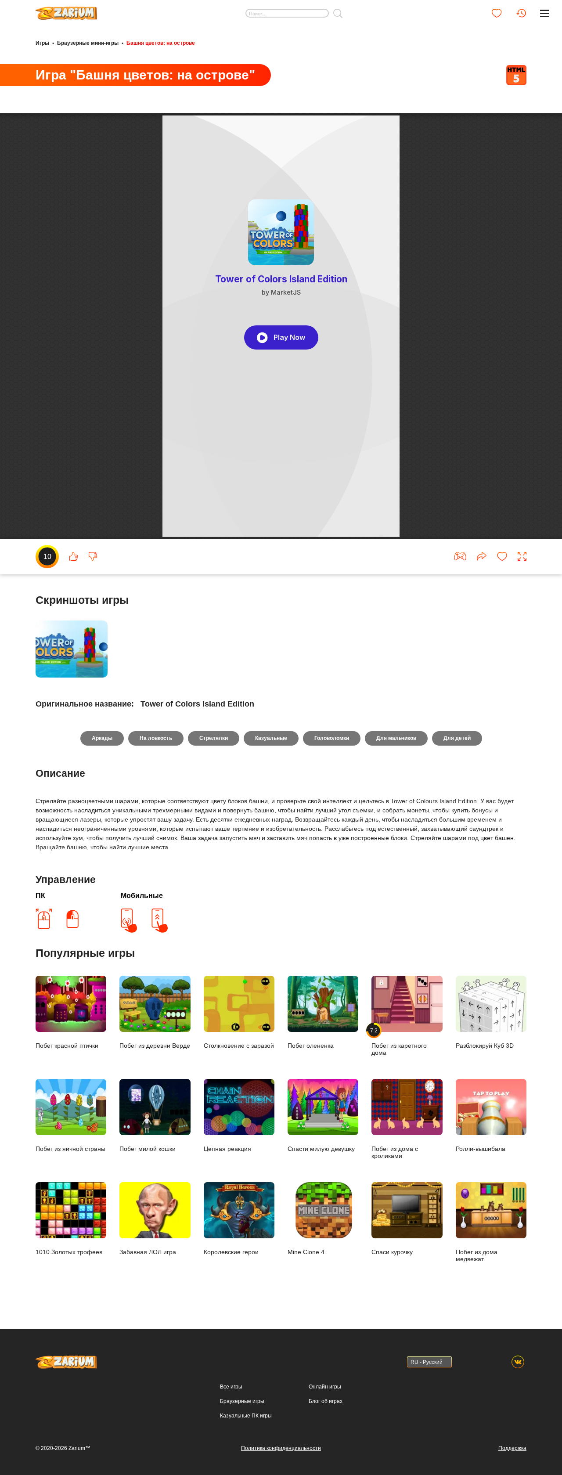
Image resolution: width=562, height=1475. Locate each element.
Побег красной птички (67, 1045)
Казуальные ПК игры (246, 1416)
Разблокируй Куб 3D (485, 1045)
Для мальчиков (396, 738)
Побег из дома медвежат (476, 1255)
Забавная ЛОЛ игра (147, 1251)
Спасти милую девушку (321, 1148)
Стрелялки (213, 738)
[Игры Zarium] (66, 10)
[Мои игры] (496, 13)
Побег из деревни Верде (154, 1045)
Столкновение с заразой (239, 1045)
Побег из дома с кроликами (394, 1152)
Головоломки (331, 738)
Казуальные (271, 738)
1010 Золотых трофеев (69, 1251)
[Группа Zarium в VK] (518, 1362)
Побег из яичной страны (70, 1148)
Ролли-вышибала (480, 1148)
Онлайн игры (325, 1387)
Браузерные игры (242, 1401)
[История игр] (521, 13)
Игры (42, 43)
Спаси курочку (392, 1251)
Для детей (457, 738)
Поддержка (512, 1448)
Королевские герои (231, 1251)
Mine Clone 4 (306, 1251)
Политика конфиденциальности (281, 1448)
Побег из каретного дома (399, 1042)
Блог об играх (325, 1401)
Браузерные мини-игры (88, 43)
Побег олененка (311, 1045)
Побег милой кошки (147, 1148)
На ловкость (156, 738)
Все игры (231, 1387)
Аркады (102, 738)
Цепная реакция (227, 1148)
